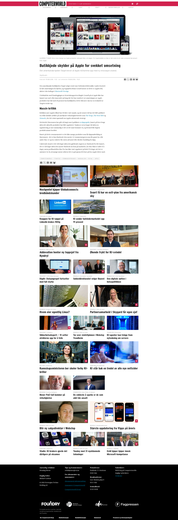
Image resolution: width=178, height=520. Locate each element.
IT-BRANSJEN (63, 7)
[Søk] (137, 3)
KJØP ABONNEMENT (85, 4)
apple (97, 158)
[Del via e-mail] (133, 79)
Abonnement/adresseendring (75, 481)
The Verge (89, 115)
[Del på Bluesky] (136, 79)
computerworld (46, 158)
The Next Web (99, 115)
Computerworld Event (73, 489)
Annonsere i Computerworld (75, 485)
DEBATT (97, 7)
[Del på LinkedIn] (131, 79)
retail (90, 158)
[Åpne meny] (132, 3)
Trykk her (118, 476)
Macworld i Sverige (62, 91)
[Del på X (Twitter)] (128, 79)
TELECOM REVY (47, 7)
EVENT (80, 7)
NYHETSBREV (73, 4)
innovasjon (82, 158)
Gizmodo (43, 118)
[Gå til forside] (52, 3)
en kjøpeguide (85, 122)
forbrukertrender (69, 158)
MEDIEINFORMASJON (114, 7)
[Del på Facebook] (125, 79)
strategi (57, 158)
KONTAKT (131, 7)
